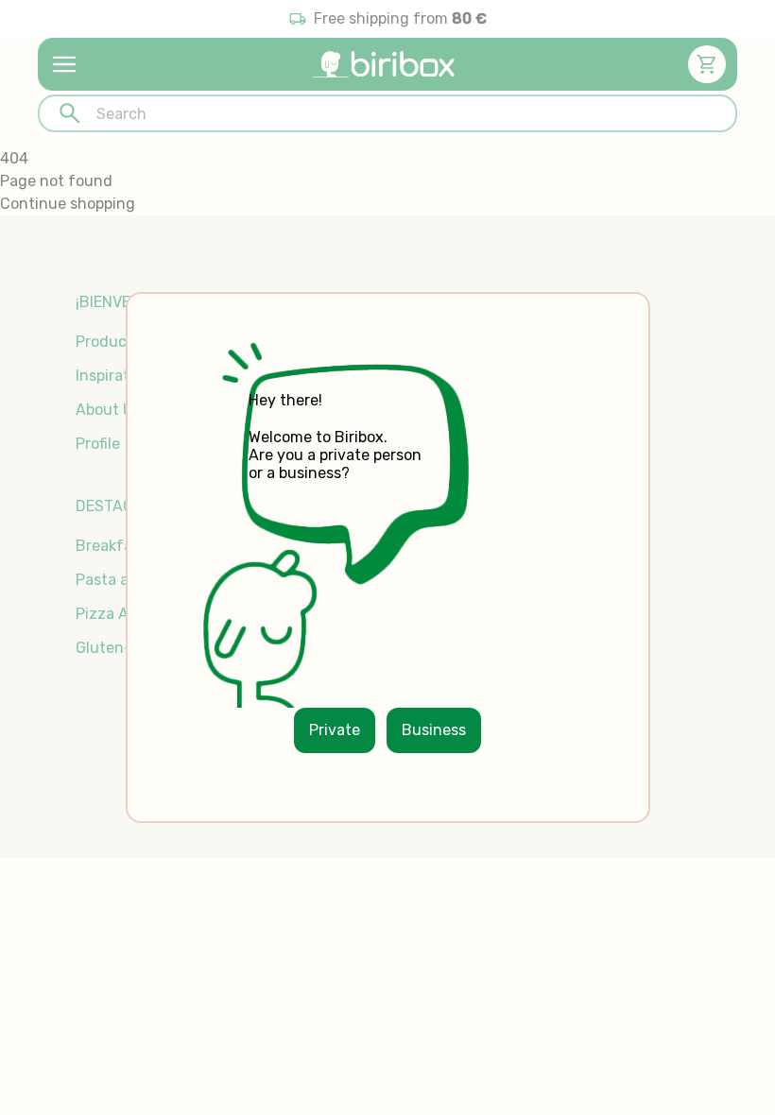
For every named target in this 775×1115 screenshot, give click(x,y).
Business (434, 730)
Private (334, 730)
